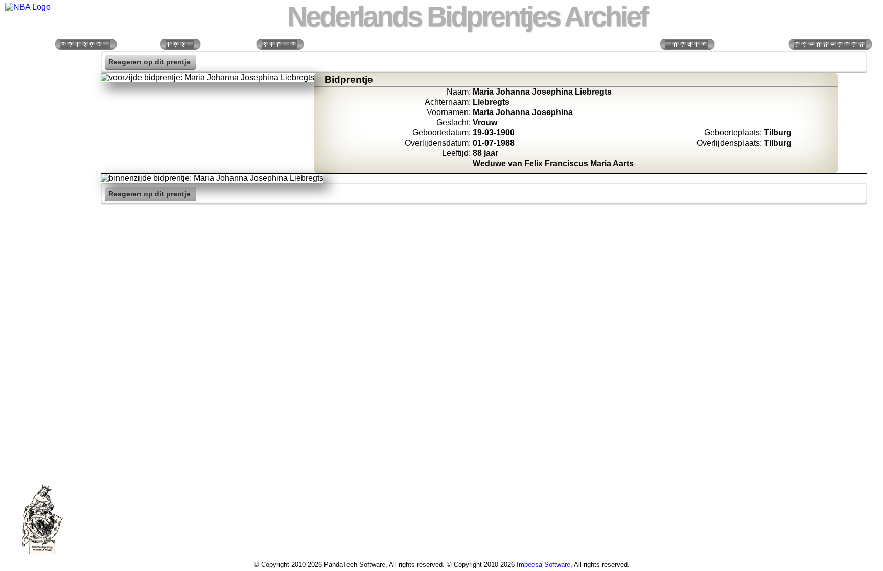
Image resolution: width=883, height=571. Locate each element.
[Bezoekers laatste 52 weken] (279, 43)
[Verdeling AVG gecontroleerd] (686, 43)
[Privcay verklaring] (42, 259)
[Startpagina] (42, 62)
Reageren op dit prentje (149, 62)
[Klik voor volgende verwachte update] (830, 43)
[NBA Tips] (42, 128)
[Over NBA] (28, 7)
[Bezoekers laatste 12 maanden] (85, 43)
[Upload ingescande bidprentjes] (42, 172)
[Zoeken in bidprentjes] (42, 84)
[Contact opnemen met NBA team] (42, 150)
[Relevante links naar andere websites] (42, 194)
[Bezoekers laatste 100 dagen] (179, 43)
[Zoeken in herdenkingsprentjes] (42, 237)
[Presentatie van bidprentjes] (42, 215)
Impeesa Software (543, 564)
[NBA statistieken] (42, 106)
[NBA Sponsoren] (42, 281)
